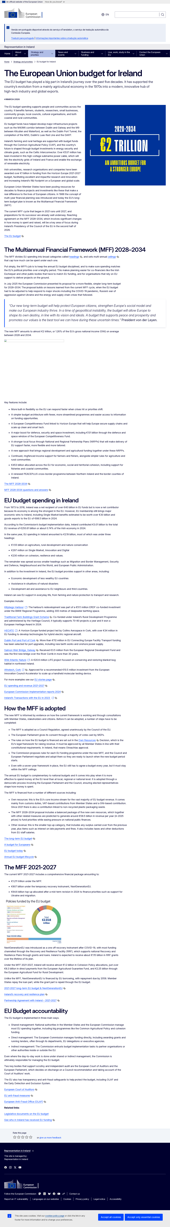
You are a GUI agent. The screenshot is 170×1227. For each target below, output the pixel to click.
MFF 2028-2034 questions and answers (26, 489)
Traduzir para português (22, 38)
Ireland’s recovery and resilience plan (24, 994)
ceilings (112, 256)
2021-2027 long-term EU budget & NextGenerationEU (33, 988)
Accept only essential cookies (143, 1217)
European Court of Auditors (19, 1089)
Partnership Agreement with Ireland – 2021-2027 (30, 1000)
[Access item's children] (26, 53)
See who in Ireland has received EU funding (28, 1120)
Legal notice (99, 1199)
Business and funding (87, 53)
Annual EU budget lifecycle (19, 856)
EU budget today (13, 850)
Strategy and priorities (37, 53)
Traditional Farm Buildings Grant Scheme (26, 617)
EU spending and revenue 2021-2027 (24, 685)
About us (18, 53)
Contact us (74, 1193)
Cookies (67, 1199)
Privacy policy (82, 1199)
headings (74, 256)
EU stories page (43, 679)
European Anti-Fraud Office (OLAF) (23, 1101)
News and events (63, 53)
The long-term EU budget (18, 838)
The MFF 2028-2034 (15, 483)
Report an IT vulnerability (16, 1199)
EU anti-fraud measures (17, 1095)
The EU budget (12, 236)
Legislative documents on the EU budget (26, 1113)
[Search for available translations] (22, 236)
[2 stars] (17, 1137)
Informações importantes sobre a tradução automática (62, 38)
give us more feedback (50, 1137)
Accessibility (116, 1199)
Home (7, 53)
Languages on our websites (46, 1199)
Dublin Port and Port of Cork (19, 640)
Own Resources (87, 740)
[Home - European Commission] (25, 13)
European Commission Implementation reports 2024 (32, 691)
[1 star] (15, 1137)
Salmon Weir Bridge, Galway (19, 650)
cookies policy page (54, 1215)
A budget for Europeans (17, 844)
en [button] (107, 14)
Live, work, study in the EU (119, 53)
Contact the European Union (149, 53)
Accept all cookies (111, 1217)
